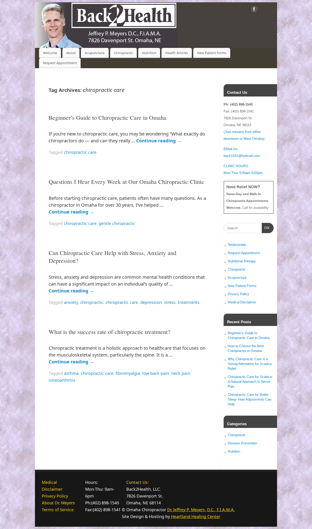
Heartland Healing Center (195, 516)
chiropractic (91, 302)
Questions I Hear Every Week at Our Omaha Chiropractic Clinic (126, 181)
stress (170, 302)
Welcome (50, 53)
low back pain (155, 373)
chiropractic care (80, 152)
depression (151, 302)
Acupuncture (95, 53)
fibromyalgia (128, 373)
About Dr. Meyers (58, 503)
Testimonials (237, 245)
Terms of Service (58, 509)
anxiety (71, 302)
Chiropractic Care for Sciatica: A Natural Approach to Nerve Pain (250, 381)
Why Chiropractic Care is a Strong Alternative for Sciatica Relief (250, 363)
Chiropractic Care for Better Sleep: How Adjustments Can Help (249, 399)
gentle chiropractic (117, 223)
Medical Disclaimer (242, 302)
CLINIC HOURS (236, 166)
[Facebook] (254, 10)
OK (266, 228)
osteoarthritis (62, 380)
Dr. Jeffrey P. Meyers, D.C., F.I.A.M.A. (201, 509)
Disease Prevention (242, 443)
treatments (189, 302)
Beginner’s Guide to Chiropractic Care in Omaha (108, 117)
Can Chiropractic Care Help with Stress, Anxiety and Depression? (112, 256)
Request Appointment (60, 63)
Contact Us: (137, 482)
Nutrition (149, 53)
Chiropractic (123, 53)
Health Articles (176, 53)
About (71, 53)
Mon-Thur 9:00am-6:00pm (243, 173)
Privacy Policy (238, 294)
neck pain (180, 373)
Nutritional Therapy (242, 261)
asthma (71, 373)
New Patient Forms (211, 53)
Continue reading (159, 141)
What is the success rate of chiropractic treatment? (109, 332)
